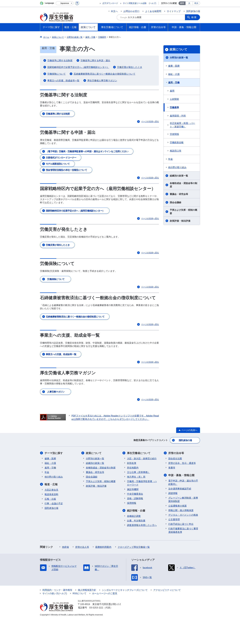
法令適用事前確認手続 (179, 488)
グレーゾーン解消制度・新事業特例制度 (183, 499)
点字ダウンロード (110, 3)
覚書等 (171, 467)
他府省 (65, 547)
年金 (170, 159)
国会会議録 (175, 202)
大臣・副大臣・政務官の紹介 (142, 458)
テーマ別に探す (54, 453)
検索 (194, 17)
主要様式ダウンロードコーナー (61, 157)
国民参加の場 (193, 11)
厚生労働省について (139, 453)
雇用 (172, 90)
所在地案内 (132, 467)
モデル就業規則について (58, 163)
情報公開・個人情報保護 (180, 510)
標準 (182, 3)
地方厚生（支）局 (136, 476)
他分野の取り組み (177, 167)
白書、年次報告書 (136, 520)
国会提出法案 (175, 458)
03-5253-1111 (96, 607)
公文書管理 (174, 519)
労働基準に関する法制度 (59, 60)
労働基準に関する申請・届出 (95, 60)
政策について (178, 49)
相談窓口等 (175, 150)
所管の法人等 (82, 547)
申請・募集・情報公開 (181, 475)
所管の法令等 (176, 453)
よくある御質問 (153, 11)
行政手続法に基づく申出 (180, 524)
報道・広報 (51, 484)
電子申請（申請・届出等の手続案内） (183, 482)
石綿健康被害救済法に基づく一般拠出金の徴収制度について (104, 74)
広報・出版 (50, 499)
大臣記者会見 (51, 489)
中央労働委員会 (135, 494)
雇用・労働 (174, 82)
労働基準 (174, 107)
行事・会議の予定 (54, 503)
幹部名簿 (131, 463)
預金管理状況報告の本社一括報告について (66, 170)
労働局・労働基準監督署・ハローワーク (142, 483)
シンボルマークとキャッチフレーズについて (125, 590)
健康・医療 (174, 66)
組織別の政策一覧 (179, 175)
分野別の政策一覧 (179, 57)
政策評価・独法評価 (180, 220)
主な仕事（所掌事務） (138, 472)
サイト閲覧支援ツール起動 (134, 3)
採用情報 (131, 503)
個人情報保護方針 (87, 590)
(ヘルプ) (152, 3)
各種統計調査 (134, 516)
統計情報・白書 (136, 510)
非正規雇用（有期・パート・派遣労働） (182, 125)
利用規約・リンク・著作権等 (57, 590)
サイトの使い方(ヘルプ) (54, 593)
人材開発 (174, 99)
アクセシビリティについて (167, 590)
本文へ (114, 11)
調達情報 (172, 493)
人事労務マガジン (55, 391)
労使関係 (174, 134)
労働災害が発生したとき (129, 67)
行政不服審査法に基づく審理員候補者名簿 (183, 530)
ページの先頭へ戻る (150, 121)
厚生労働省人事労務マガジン (102, 80)
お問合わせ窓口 (131, 11)
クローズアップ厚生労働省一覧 (134, 547)
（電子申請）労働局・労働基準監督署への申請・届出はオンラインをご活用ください (87, 151)
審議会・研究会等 (179, 194)
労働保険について (56, 74)
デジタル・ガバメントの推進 (183, 515)
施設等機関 (132, 489)
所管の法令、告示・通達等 (182, 463)
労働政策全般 (177, 142)
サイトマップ (174, 11)
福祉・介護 (174, 74)
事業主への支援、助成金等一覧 (63, 80)
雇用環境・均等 (178, 115)
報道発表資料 (51, 494)
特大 (196, 3)
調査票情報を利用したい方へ (142, 525)
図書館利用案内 (103, 547)
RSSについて (79, 593)
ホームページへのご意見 (104, 593)
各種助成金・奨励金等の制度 (183, 185)
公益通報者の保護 (177, 505)
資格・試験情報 (135, 498)
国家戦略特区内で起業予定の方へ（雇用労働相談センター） (78, 67)
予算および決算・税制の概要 (183, 212)
